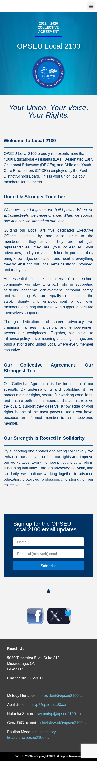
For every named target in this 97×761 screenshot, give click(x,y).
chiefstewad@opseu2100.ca (64, 723)
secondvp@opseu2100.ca (59, 714)
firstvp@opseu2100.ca (47, 705)
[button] (91, 6)
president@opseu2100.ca (62, 696)
